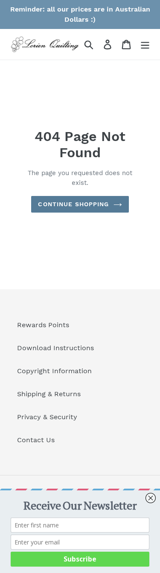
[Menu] (145, 44)
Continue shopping (73, 204)
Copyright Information (54, 371)
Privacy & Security (47, 417)
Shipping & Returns (49, 394)
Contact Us (36, 440)
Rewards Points (43, 325)
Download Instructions (55, 348)
